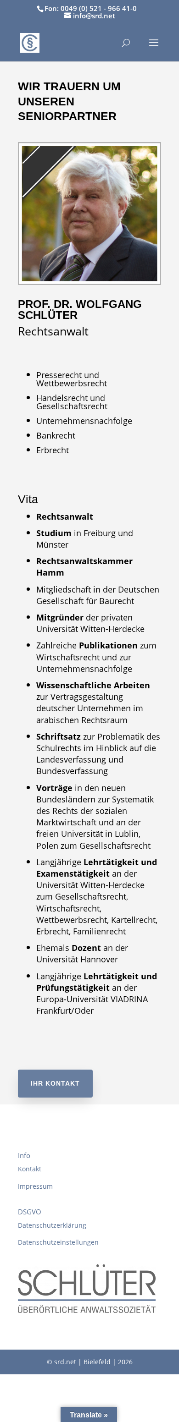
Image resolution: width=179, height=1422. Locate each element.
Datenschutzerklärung (52, 1225)
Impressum (35, 1186)
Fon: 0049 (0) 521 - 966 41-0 (91, 8)
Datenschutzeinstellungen (58, 1242)
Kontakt (29, 1168)
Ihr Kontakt (55, 1083)
